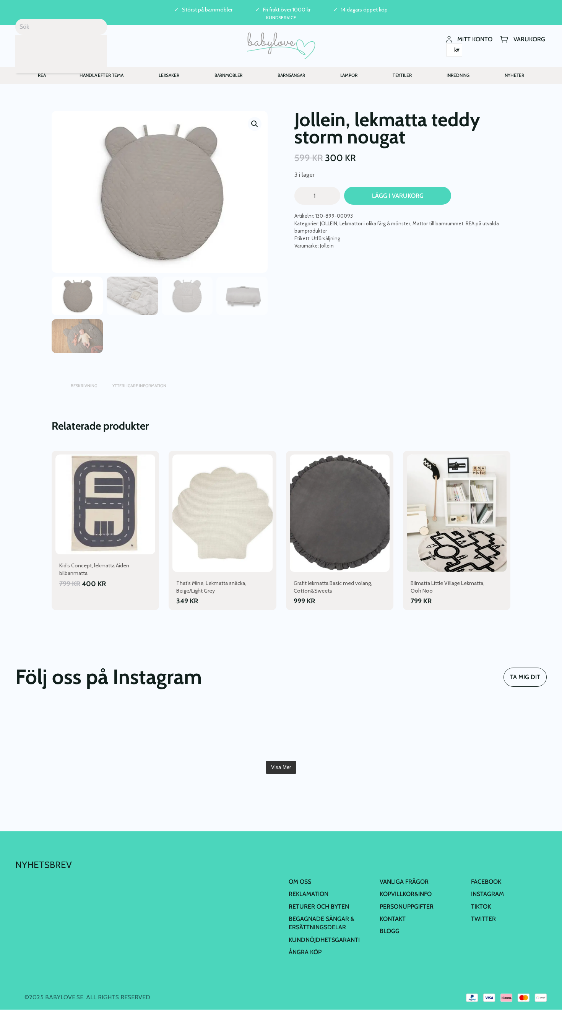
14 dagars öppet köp (364, 10)
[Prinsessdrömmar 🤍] (58, 730)
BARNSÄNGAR (291, 75)
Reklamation (308, 894)
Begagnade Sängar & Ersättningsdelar (321, 923)
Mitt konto (474, 38)
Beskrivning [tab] (84, 385)
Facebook (486, 881)
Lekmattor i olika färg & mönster (374, 223)
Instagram (487, 894)
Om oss (300, 881)
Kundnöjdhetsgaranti (324, 939)
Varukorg (529, 38)
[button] (255, 124)
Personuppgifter (407, 906)
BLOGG (390, 931)
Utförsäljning (326, 238)
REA (42, 75)
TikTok (481, 906)
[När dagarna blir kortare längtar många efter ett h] (325, 730)
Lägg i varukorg (398, 195)
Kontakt (393, 918)
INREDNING (458, 75)
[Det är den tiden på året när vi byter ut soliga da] (236, 730)
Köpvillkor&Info (406, 894)
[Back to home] (281, 46)
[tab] (55, 382)
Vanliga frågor (404, 881)
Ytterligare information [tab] (139, 385)
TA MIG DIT (525, 677)
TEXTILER (402, 75)
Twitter (483, 918)
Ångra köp (305, 952)
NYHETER (514, 75)
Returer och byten (319, 906)
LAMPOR (348, 75)
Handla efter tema (101, 75)
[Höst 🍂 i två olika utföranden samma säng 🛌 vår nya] (147, 730)
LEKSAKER (169, 75)
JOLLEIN (328, 223)
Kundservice (281, 17)
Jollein (327, 246)
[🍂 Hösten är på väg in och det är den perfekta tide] (504, 730)
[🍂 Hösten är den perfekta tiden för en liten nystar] (414, 730)
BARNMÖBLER (228, 75)
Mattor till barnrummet (438, 223)
